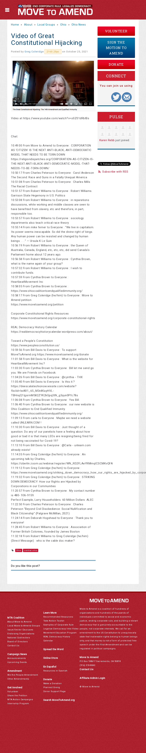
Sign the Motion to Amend (116, 47)
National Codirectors (18, 637)
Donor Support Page (54, 691)
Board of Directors (17, 641)
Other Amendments (18, 679)
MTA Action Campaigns (20, 699)
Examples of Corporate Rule (58, 625)
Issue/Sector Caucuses (20, 629)
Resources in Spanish (55, 671)
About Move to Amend (19, 622)
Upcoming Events (17, 662)
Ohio (63, 24)
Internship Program (18, 703)
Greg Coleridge (34, 51)
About (28, 24)
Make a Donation (52, 683)
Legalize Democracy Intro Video (61, 629)
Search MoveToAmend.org (59, 699)
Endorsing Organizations (20, 633)
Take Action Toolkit (53, 621)
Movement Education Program (60, 633)
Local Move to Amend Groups (23, 626)
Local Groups (46, 24)
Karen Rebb (107, 140)
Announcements (16, 658)
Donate (116, 64)
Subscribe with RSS (115, 171)
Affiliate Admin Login (92, 678)
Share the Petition (17, 695)
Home (15, 24)
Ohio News (78, 24)
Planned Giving (51, 687)
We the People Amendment (22, 675)
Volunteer (116, 31)
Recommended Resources (58, 617)
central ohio (30, 550)
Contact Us (13, 645)
